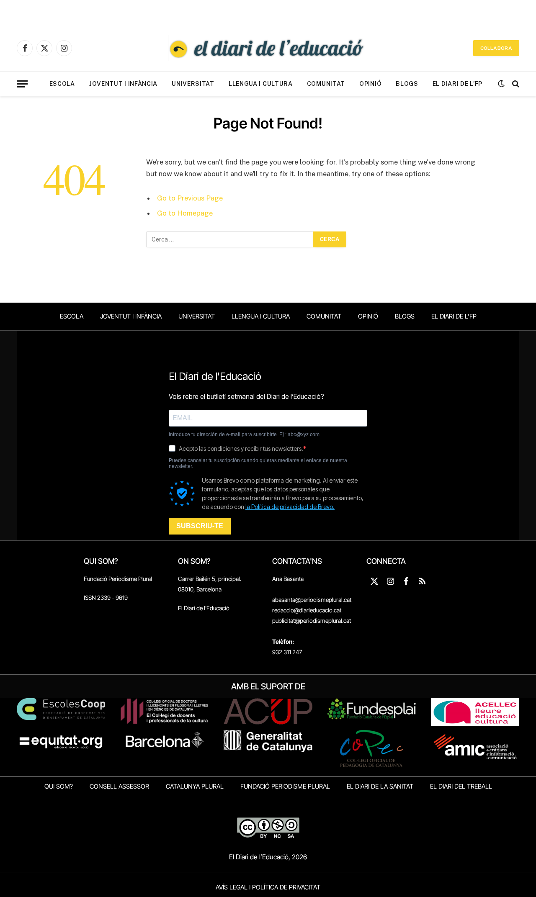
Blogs (407, 83)
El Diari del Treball (461, 786)
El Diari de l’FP (457, 83)
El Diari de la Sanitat (380, 786)
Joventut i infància (123, 83)
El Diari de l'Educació (203, 608)
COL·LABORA (496, 48)
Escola (62, 83)
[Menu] (22, 84)
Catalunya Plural (195, 786)
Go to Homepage (185, 213)
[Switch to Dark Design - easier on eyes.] (501, 83)
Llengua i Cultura (261, 83)
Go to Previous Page (190, 198)
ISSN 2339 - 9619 (106, 597)
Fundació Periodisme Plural (118, 578)
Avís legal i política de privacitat (268, 887)
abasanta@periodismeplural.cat (311, 599)
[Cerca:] (230, 239)
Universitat (193, 83)
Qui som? (58, 786)
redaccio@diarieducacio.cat (306, 610)
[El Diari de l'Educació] (268, 48)
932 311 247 (287, 651)
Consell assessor (119, 786)
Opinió (370, 83)
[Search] (514, 84)
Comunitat (326, 83)
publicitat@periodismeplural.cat (311, 620)
